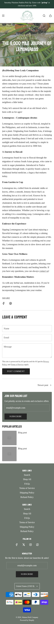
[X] (23, 544)
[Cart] (50, 15)
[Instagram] (30, 544)
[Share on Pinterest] (10, 304)
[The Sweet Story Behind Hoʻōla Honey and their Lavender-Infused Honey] (51, 385)
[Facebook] (17, 544)
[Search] (44, 15)
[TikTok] (37, 544)
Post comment (16, 371)
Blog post (22, 432)
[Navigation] (3, 15)
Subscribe (16, 416)
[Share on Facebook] (3, 304)
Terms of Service (17, 364)
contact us (43, 271)
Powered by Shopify (27, 620)
